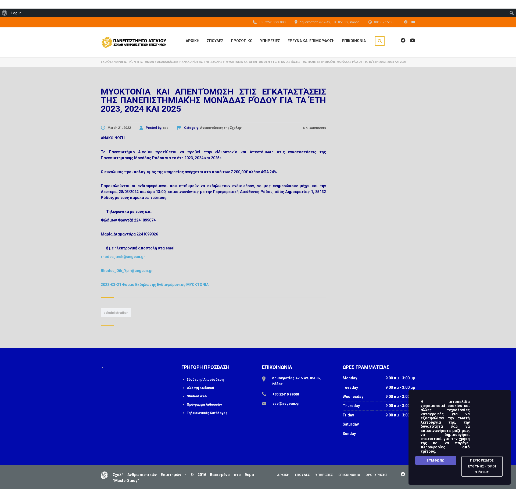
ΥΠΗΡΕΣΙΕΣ (324, 475)
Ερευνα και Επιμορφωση (311, 41)
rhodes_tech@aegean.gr (123, 257)
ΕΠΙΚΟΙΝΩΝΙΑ (349, 475)
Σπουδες (215, 41)
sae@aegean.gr (286, 403)
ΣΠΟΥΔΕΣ (302, 475)
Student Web (197, 396)
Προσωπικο (242, 41)
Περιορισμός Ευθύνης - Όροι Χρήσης (482, 466)
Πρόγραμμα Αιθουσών (204, 404)
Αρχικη (192, 41)
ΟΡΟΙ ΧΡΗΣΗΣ (376, 475)
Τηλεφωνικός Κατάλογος (207, 413)
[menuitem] (4, 13)
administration (115, 313)
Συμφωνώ (436, 460)
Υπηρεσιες (270, 41)
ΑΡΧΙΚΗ (283, 475)
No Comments (314, 128)
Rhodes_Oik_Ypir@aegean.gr (127, 270)
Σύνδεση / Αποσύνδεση (205, 380)
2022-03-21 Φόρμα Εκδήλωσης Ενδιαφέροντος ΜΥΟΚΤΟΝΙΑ (155, 284)
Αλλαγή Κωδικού (200, 388)
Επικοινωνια (354, 41)
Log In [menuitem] (16, 13)
